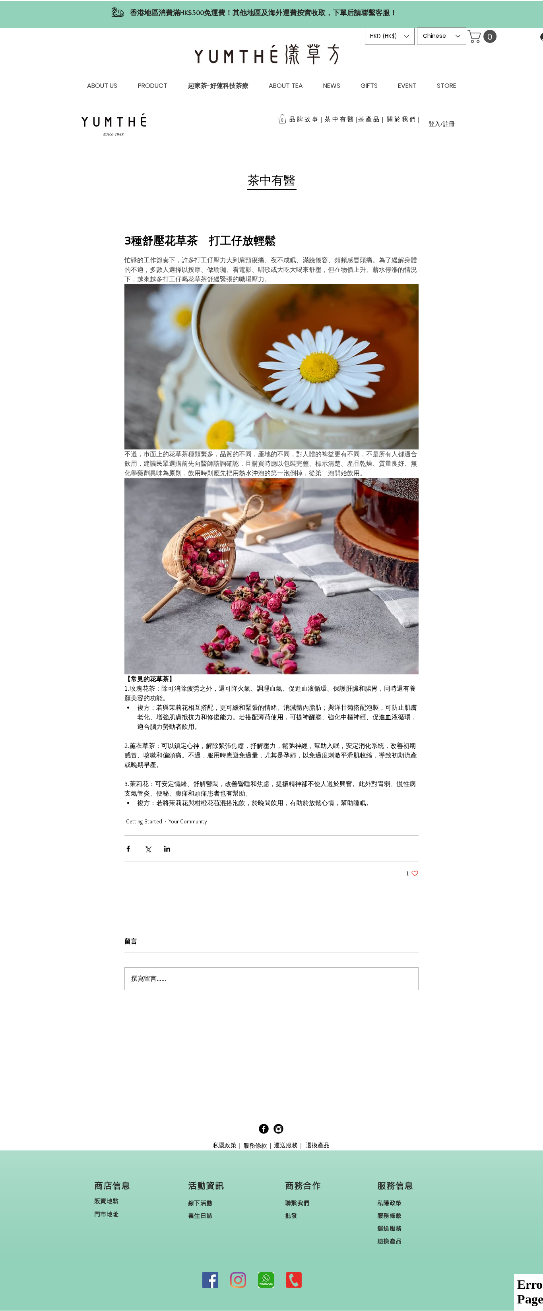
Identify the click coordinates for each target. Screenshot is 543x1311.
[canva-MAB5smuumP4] (294, 1280)
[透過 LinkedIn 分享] (167, 848)
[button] (390, 36)
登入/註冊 (442, 124)
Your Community (188, 821)
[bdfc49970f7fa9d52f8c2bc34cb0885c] (266, 1280)
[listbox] (390, 36)
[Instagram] (238, 1280)
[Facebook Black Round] (264, 1129)
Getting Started (144, 821)
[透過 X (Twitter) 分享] (147, 848)
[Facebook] (210, 1280)
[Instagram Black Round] (278, 1129)
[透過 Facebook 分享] (128, 848)
